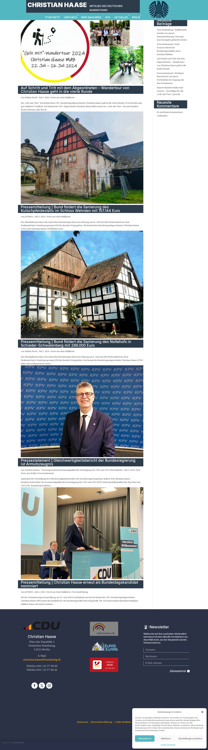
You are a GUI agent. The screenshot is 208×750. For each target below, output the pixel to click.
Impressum (82, 722)
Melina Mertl (31, 97)
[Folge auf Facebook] (34, 685)
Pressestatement (45, 473)
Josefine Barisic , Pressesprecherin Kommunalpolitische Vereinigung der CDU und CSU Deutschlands (73, 470)
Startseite (52, 17)
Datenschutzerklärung (101, 722)
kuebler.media (19, 742)
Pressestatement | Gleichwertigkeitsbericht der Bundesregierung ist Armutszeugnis (78, 462)
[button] (202, 712)
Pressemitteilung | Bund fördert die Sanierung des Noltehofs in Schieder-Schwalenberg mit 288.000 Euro (76, 343)
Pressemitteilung (79, 592)
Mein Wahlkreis (91, 17)
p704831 (29, 216)
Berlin (136, 17)
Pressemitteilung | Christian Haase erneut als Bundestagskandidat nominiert (79, 584)
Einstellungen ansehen (190, 738)
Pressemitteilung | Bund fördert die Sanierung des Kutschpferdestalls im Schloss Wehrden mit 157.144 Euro (70, 209)
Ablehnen (166, 738)
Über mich (70, 17)
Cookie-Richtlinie (168, 745)
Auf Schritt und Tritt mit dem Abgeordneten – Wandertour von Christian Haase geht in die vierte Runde (75, 90)
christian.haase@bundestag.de (42, 659)
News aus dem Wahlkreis (63, 97)
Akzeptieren (144, 738)
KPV (107, 17)
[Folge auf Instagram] (49, 685)
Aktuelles (121, 17)
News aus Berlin (28, 473)
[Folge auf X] (42, 685)
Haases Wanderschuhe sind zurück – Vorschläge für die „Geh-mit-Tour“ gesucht (170, 91)
